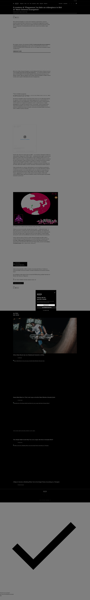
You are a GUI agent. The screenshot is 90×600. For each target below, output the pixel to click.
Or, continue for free (46, 310)
